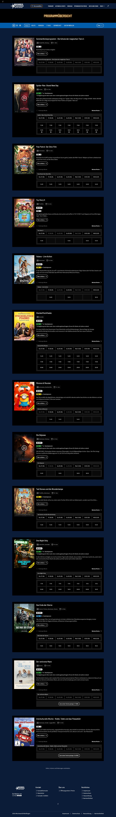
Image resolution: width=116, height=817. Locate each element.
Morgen (41, 25)
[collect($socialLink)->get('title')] (2, 1)
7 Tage (48, 25)
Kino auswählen (38, 6)
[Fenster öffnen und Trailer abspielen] (24, 98)
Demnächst (57, 25)
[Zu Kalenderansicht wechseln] (17, 25)
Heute (33, 25)
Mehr (101, 6)
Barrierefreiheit (99, 813)
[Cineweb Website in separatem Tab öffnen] (17, 795)
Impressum (65, 813)
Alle (27, 25)
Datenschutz (76, 813)
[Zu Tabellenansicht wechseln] (13, 25)
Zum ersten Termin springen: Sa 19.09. (69, 755)
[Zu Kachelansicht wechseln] (20, 25)
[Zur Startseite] (17, 6)
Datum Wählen (69, 25)
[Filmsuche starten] (108, 6)
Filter (99, 25)
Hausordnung (87, 813)
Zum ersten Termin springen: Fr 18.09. (69, 704)
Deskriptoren (49, 93)
